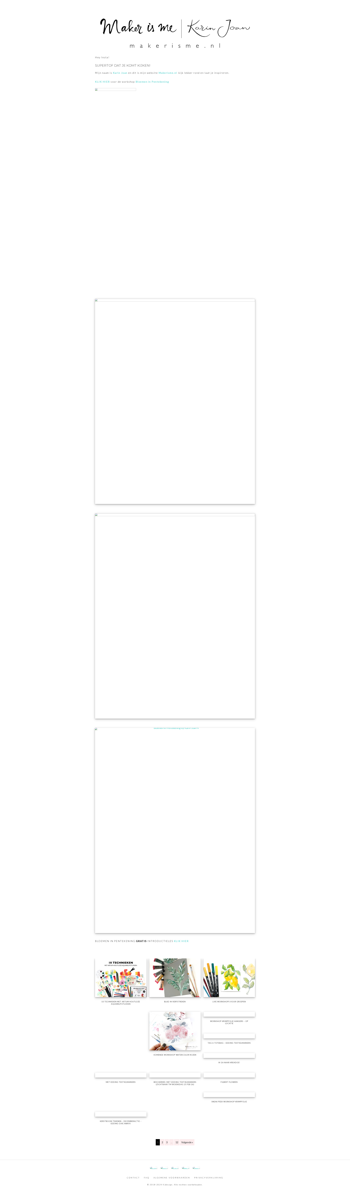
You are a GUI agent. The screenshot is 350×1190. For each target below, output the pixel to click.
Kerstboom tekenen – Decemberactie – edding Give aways (121, 1122)
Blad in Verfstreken (175, 1002)
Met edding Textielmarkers (121, 1082)
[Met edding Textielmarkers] (121, 1075)
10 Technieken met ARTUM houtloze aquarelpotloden (120, 1003)
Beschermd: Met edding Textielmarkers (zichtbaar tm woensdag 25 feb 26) (175, 1083)
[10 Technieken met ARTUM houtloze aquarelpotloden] (121, 977)
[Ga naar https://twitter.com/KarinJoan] (196, 1168)
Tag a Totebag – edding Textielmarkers (229, 1043)
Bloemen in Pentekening (152, 81)
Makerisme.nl (168, 72)
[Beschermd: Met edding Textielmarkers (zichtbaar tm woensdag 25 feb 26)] (175, 1075)
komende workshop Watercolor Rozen (175, 1055)
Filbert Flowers (229, 1082)
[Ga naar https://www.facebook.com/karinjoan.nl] (154, 1168)
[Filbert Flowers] (229, 1075)
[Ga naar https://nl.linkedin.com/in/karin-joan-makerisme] (185, 1168)
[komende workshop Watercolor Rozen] (175, 1030)
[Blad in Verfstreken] (175, 977)
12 (176, 1142)
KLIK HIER (102, 81)
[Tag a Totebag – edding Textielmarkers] (229, 1035)
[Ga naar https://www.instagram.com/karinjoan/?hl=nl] (164, 1168)
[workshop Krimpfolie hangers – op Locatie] (229, 1014)
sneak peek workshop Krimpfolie (229, 1102)
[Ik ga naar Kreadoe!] (229, 1055)
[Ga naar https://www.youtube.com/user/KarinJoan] (175, 1168)
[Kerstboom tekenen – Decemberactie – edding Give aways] (121, 1114)
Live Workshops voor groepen (229, 1002)
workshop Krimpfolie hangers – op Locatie (229, 1022)
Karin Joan (120, 72)
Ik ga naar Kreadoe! (229, 1062)
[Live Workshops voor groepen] (229, 977)
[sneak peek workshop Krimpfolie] (229, 1094)
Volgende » (187, 1142)
